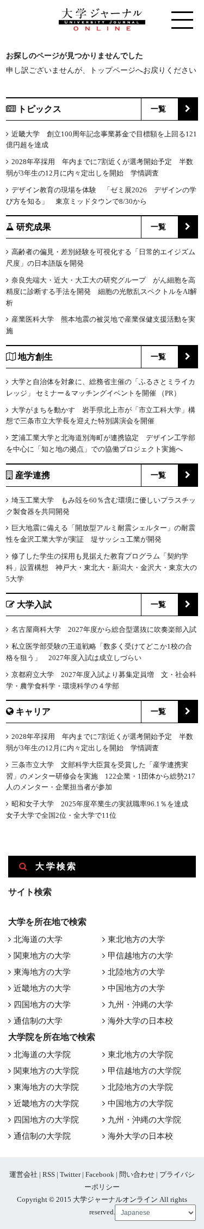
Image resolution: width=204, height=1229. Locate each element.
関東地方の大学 (42, 955)
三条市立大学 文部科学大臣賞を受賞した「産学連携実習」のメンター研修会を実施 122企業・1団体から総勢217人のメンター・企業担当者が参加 (100, 776)
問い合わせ (136, 1174)
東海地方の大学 (42, 972)
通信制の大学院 (42, 1136)
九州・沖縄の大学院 (144, 1119)
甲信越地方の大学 (140, 955)
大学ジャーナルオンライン (115, 1199)
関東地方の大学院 (46, 1071)
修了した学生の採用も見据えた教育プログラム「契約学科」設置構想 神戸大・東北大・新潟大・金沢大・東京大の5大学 (101, 567)
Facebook (99, 1174)
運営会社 (23, 1174)
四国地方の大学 (42, 1004)
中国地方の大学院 (140, 1103)
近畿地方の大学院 (46, 1103)
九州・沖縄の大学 (140, 1004)
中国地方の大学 (136, 988)
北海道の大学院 (42, 1054)
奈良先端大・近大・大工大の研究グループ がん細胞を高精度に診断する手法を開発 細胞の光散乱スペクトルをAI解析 (101, 291)
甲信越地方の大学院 (144, 1071)
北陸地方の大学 (136, 972)
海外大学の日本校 (140, 1021)
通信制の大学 (38, 1021)
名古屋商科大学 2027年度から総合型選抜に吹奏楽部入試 (103, 629)
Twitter (70, 1174)
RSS (48, 1174)
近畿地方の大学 (42, 988)
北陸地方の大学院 (140, 1087)
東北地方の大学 (136, 939)
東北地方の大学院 (140, 1054)
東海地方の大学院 (46, 1087)
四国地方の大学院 (46, 1119)
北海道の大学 (38, 939)
